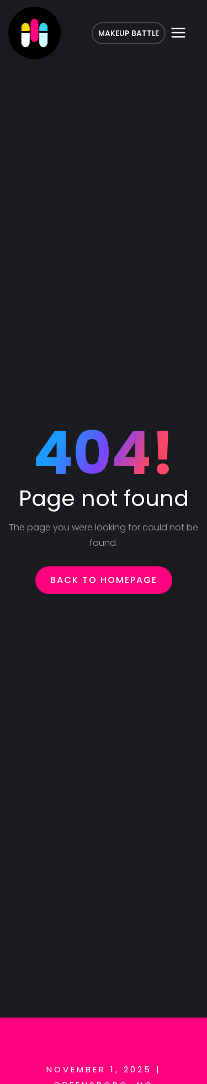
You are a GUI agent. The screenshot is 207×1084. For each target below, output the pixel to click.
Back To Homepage (103, 580)
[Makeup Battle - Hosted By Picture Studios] (34, 33)
